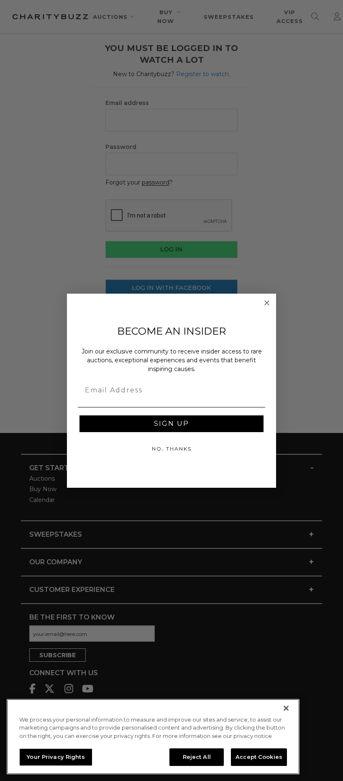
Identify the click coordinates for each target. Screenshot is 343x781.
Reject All (197, 756)
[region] (153, 736)
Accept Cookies (258, 756)
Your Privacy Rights (55, 756)
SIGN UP (171, 424)
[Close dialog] (267, 303)
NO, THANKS (172, 449)
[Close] (286, 708)
